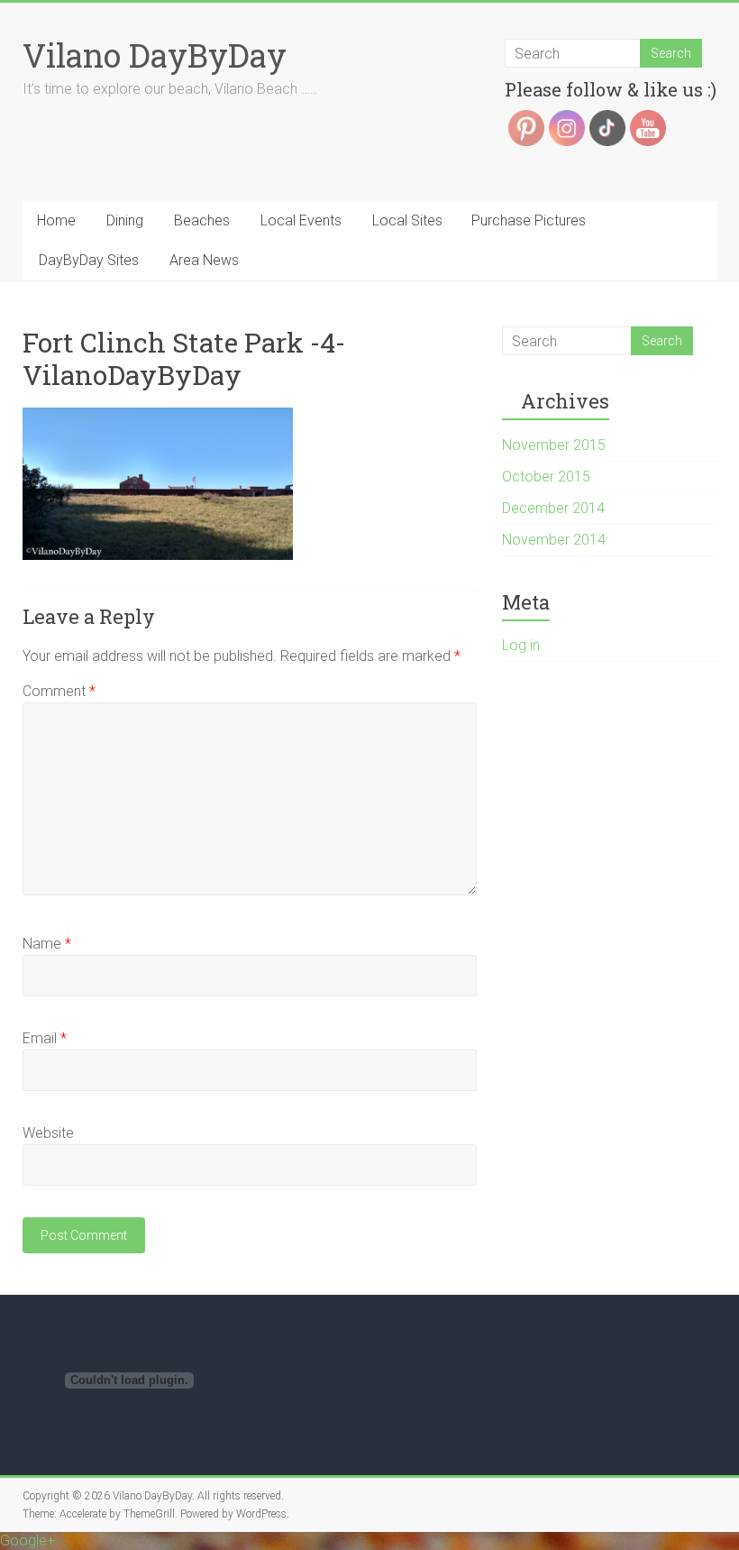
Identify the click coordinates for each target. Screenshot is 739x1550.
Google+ (27, 1540)
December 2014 (553, 508)
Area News (204, 260)
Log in (521, 645)
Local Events (301, 220)
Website (48, 1133)
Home (56, 220)
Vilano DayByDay (155, 55)
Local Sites (407, 220)
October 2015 (546, 476)
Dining (124, 220)
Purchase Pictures (528, 220)
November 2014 (554, 539)
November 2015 (554, 445)
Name (47, 943)
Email (45, 1038)
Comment (59, 691)
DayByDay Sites (89, 260)
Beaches (202, 220)
